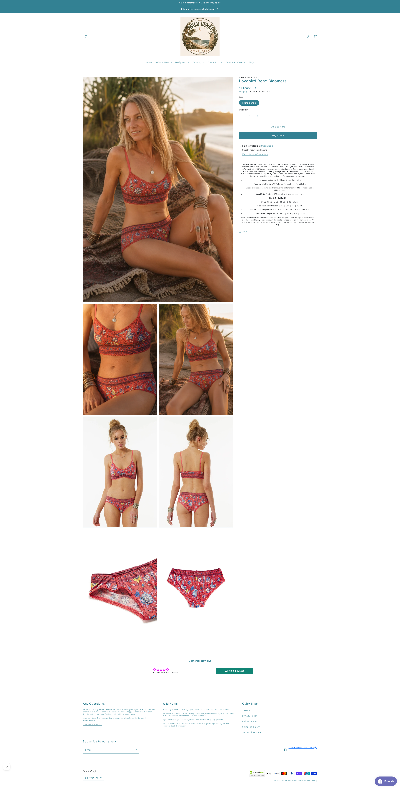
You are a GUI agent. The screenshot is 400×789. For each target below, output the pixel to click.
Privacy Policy (249, 715)
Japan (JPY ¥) (91, 777)
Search (246, 710)
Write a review (234, 671)
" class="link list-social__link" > (303, 747)
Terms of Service (251, 732)
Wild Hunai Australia (291, 781)
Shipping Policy (251, 726)
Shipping (243, 91)
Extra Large (249, 102)
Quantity (243, 109)
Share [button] (246, 231)
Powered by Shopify (308, 781)
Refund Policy (250, 721)
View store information (255, 154)
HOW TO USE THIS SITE (92, 724)
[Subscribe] (135, 749)
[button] (86, 36)
